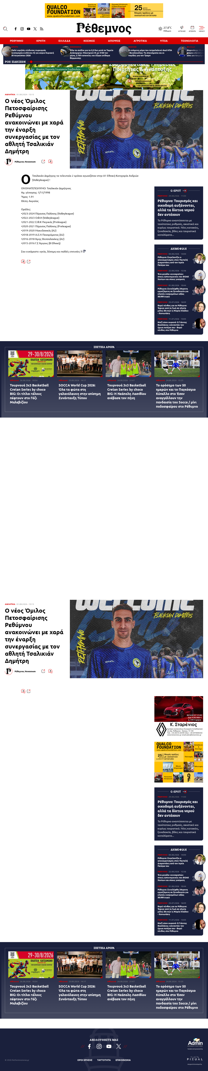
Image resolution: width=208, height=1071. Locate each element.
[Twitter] (35, 28)
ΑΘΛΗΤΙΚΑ (10, 94)
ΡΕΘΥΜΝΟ (16, 40)
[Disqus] (104, 468)
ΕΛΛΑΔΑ (64, 40)
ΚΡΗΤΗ (40, 40)
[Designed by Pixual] (195, 1059)
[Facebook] (15, 28)
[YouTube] (28, 28)
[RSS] (41, 28)
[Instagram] (22, 28)
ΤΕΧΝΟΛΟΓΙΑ (189, 40)
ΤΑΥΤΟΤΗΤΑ (104, 1060)
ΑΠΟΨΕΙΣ (114, 40)
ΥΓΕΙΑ (164, 40)
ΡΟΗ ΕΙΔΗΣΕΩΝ (15, 61)
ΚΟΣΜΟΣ (89, 40)
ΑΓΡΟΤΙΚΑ (140, 40)
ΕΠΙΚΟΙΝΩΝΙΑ (123, 1060)
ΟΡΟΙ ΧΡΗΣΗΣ (84, 1060)
